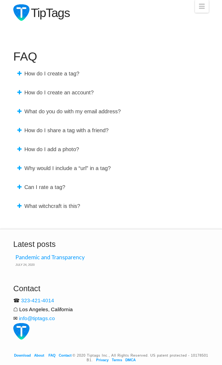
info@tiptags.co (37, 318)
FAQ (52, 355)
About (39, 355)
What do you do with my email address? (72, 111)
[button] (202, 6)
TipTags (50, 13)
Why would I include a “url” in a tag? (67, 168)
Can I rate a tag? (44, 187)
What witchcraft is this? (52, 206)
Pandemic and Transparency (50, 257)
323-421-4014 (37, 300)
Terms (117, 360)
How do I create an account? (59, 92)
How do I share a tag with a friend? (66, 130)
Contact (65, 355)
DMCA (130, 360)
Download (22, 355)
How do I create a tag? (51, 74)
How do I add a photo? (51, 149)
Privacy (102, 360)
